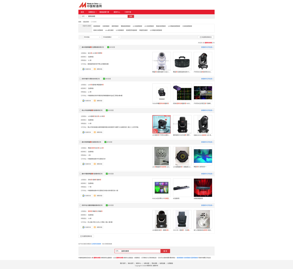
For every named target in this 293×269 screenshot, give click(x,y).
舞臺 (91, 148)
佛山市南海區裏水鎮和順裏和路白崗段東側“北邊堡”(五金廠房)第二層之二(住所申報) (113, 127)
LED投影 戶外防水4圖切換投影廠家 (161, 135)
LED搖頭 (91, 116)
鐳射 (99, 180)
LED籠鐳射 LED (161, 167)
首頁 (82, 12)
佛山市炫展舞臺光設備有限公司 (92, 110)
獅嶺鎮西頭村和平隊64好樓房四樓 (98, 64)
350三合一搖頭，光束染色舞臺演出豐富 (182, 230)
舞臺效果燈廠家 (161, 26)
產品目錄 (86, 22)
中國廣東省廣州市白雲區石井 (97, 159)
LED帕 (95, 53)
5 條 (89, 155)
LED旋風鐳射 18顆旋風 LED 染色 (182, 167)
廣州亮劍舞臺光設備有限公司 (91, 142)
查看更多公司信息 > (207, 47)
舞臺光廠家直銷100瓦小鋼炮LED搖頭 (161, 72)
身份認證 (112, 47)
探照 (100, 53)
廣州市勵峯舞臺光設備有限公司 (92, 174)
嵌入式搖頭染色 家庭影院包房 (203, 230)
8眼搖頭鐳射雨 (198, 198)
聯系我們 (130, 263)
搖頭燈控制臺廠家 (131, 30)
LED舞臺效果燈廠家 (156, 30)
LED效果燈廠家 (149, 26)
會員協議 (162, 263)
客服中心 (138, 263)
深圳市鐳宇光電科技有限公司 (91, 79)
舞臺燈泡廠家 (143, 30)
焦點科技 (149, 266)
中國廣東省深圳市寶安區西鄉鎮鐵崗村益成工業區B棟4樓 (105, 96)
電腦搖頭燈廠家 (125, 26)
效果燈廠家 (106, 26)
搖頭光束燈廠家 (98, 30)
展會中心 (117, 12)
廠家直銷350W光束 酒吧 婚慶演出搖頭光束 (182, 135)
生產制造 (91, 57)
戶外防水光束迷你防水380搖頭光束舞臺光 (203, 72)
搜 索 (165, 251)
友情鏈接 (170, 263)
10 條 (89, 123)
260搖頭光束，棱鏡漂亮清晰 (161, 230)
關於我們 (123, 263)
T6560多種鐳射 (160, 103)
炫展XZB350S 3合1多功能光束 (203, 135)
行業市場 (128, 12)
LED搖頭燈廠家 (137, 26)
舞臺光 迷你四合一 (200, 167)
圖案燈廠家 (115, 26)
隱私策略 (154, 263)
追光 (90, 53)
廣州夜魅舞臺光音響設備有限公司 (93, 47)
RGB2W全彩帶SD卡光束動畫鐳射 (161, 198)
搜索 (130, 16)
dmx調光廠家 (109, 30)
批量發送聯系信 (207, 37)
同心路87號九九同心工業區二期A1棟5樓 (100, 222)
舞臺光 (95, 211)
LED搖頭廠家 (120, 30)
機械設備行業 (104, 12)
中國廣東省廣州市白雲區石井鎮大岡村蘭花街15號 (103, 191)
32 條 (89, 60)
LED (90, 85)
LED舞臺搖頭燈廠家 (174, 26)
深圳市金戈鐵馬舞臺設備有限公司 (92, 205)
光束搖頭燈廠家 (187, 26)
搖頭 (94, 180)
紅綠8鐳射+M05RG (182, 103)
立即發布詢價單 (96, 244)
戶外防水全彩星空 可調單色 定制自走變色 (203, 103)
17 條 (89, 187)
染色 (90, 180)
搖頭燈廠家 (96, 26)
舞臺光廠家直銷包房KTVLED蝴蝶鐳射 (182, 72)
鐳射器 (94, 85)
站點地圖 (146, 263)
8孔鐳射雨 (176, 198)
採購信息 (91, 12)
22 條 (89, 92)
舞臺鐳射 (100, 85)
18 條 (89, 218)
